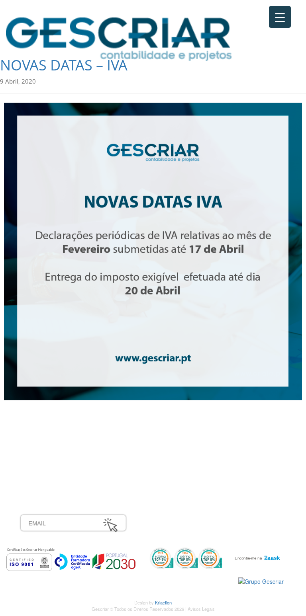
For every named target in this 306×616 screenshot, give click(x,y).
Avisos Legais (201, 609)
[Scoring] (185, 557)
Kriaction (163, 602)
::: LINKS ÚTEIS (168, 463)
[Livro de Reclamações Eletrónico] (261, 581)
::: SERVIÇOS (37, 445)
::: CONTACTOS (40, 472)
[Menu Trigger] (280, 17)
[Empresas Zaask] (256, 556)
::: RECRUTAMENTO (175, 445)
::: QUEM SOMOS (43, 437)
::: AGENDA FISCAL (173, 472)
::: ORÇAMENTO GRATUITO (185, 454)
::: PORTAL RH (167, 437)
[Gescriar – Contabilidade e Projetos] (118, 37)
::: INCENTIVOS (40, 454)
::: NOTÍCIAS (36, 463)
